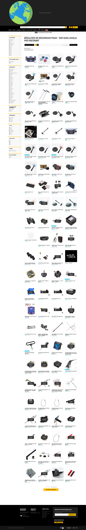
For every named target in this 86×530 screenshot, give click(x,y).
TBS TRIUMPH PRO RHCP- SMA (43, 316)
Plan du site (43, 517)
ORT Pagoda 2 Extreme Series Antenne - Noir (71, 121)
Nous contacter (44, 516)
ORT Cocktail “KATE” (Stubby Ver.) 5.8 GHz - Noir (30, 157)
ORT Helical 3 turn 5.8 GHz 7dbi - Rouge (57, 174)
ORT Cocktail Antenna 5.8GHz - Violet (71, 66)
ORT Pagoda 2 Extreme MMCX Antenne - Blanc (57, 121)
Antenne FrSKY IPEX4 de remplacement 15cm (44, 408)
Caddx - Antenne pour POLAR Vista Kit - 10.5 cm (30, 444)
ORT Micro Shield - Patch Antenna (43, 66)
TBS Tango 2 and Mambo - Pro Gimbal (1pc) (44, 426)
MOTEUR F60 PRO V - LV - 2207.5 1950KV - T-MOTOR (57, 281)
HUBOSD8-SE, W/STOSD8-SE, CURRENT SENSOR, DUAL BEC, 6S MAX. (30, 481)
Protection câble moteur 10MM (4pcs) (70, 480)
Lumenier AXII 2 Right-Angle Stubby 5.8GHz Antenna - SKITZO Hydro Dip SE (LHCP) (57, 390)
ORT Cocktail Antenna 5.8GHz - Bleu (31, 84)
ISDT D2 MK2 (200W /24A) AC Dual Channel (57, 371)
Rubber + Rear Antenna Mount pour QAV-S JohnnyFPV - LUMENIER (43, 335)
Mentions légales (44, 514)
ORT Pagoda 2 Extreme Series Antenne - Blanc (30, 121)
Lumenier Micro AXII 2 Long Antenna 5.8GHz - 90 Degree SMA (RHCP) (30, 390)
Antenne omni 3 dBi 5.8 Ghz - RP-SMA (30, 462)
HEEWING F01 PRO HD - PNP (70, 280)
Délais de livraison (44, 515)
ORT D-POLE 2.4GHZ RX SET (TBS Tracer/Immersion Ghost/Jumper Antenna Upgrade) (44, 102)
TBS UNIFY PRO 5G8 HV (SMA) (43, 263)
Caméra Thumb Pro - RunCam (44, 245)
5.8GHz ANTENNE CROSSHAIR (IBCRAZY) (57, 353)
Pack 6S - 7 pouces (68, 263)
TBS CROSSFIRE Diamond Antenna (29, 353)
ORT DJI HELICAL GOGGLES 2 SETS (70, 139)
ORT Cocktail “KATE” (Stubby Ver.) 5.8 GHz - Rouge (57, 157)
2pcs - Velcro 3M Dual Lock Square (43, 192)
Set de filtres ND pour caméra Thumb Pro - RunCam (30, 263)
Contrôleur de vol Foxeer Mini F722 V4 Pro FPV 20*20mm (44, 371)
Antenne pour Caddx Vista (43, 352)
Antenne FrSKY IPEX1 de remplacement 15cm (57, 408)
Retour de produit (44, 512)
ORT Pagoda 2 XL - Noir (56, 138)
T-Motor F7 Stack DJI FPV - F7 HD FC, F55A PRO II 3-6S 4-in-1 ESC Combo (44, 462)
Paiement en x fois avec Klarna (46, 513)
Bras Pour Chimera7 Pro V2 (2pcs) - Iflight (70, 246)
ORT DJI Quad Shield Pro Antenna (29, 66)
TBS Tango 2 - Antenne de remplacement (70, 408)
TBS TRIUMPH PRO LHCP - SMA (30, 334)
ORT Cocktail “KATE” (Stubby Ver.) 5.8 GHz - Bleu (30, 174)
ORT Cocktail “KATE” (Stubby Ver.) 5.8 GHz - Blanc (44, 157)
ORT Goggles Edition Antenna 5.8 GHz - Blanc (57, 84)
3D (10, 42)
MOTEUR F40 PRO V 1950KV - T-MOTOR (43, 281)
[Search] (66, 27)
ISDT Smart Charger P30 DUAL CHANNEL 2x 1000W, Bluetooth (71, 228)
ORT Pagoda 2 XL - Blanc (43, 138)
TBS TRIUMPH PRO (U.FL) (56, 298)
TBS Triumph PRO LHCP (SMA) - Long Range (57, 334)
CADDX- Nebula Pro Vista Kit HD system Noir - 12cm (57, 263)
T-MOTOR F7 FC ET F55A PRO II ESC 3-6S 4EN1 (30, 281)
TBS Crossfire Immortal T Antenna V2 (44, 390)
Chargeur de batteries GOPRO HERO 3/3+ (58, 480)
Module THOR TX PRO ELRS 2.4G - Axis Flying (57, 246)
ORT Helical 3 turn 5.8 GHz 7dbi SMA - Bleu (70, 174)
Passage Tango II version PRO (31, 240)
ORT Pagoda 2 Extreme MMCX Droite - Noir (44, 174)
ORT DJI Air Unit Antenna (43, 83)
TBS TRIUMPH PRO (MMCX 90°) (57, 316)
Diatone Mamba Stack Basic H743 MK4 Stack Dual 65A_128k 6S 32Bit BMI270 (71, 353)
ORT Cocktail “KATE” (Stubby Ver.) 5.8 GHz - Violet (71, 157)
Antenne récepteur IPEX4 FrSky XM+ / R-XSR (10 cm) (57, 444)
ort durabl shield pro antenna (28, 49)
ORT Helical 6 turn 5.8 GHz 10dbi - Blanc (30, 210)
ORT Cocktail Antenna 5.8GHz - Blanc (58, 66)
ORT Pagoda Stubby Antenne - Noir (71, 102)
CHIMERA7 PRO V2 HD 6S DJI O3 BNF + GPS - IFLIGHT (57, 228)
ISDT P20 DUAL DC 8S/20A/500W (70, 298)
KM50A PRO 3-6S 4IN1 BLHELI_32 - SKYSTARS (30, 317)
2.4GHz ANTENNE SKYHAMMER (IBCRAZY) (70, 390)
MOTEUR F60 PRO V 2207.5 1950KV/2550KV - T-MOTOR (70, 317)
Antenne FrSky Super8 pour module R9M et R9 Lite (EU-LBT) (70, 462)
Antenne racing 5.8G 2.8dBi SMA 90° (70, 444)
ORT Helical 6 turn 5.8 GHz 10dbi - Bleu (43, 210)
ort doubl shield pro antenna (28, 50)
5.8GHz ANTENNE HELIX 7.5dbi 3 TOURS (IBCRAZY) (57, 426)
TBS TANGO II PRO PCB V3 (29, 227)
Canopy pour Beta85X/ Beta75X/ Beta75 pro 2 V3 (29, 299)
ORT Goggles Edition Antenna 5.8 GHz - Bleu (30, 102)
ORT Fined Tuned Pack (29, 138)
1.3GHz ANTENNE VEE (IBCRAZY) (71, 371)
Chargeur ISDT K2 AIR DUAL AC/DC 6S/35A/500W (70, 426)
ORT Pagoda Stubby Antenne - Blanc (57, 102)
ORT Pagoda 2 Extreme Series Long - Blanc (57, 210)
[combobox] (43, 27)
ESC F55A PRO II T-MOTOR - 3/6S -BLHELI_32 (44, 444)
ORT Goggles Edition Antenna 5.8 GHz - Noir (70, 84)
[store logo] (13, 27)
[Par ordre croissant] (33, 45)
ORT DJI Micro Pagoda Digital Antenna (44, 121)
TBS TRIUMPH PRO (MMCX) (43, 298)
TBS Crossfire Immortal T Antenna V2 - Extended (44, 480)
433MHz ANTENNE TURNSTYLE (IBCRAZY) (70, 334)
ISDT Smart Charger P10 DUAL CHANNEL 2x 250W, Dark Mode (30, 408)
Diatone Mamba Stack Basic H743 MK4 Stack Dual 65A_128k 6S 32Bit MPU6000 (31, 372)
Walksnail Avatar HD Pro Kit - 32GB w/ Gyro (57, 192)
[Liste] (38, 45)
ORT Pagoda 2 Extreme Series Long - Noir (71, 210)
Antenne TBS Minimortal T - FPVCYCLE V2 (57, 462)
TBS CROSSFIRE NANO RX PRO (43, 227)
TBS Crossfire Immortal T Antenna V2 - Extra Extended (31, 426)
